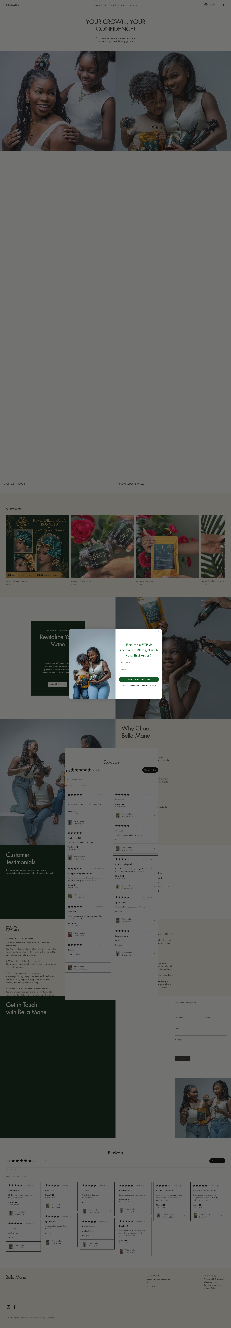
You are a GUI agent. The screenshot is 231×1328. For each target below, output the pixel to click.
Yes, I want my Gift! (139, 679)
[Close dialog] (159, 631)
